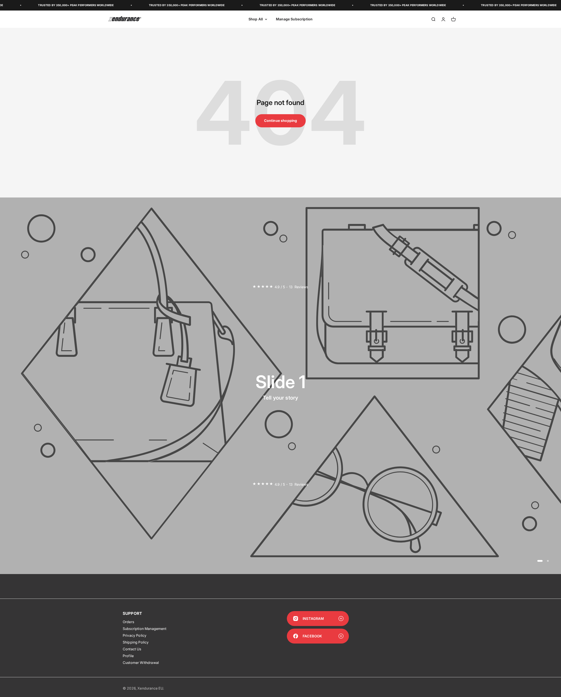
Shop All (256, 19)
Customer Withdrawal (141, 662)
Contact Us (132, 649)
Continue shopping (280, 120)
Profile (128, 656)
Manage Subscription (294, 19)
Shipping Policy (136, 642)
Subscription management (144, 628)
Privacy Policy (134, 635)
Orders (128, 622)
